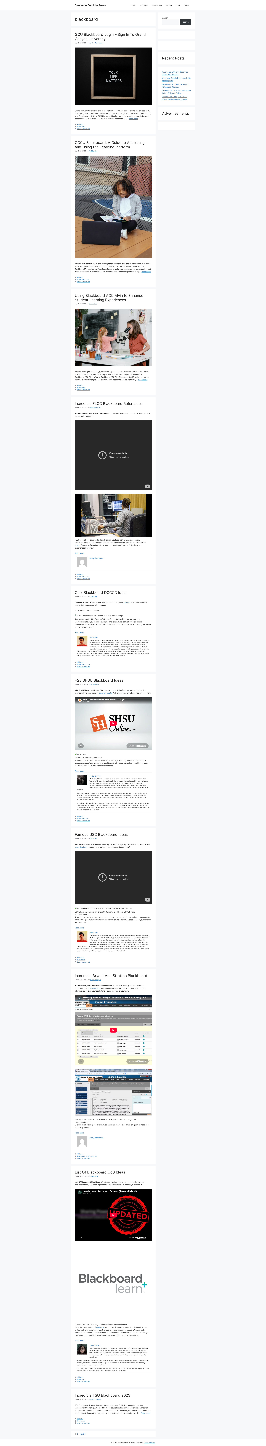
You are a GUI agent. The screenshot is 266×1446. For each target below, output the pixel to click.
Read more (133, 119)
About (178, 5)
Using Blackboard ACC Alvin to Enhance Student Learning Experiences (109, 297)
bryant (88, 1156)
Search (165, 18)
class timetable (81, 847)
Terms (186, 5)
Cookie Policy (157, 5)
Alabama (80, 124)
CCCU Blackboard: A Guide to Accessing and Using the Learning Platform (110, 144)
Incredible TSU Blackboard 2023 (102, 1395)
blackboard (81, 126)
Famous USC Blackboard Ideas (101, 834)
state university (105, 693)
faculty (77, 545)
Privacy (133, 5)
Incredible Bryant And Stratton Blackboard (111, 975)
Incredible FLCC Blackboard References (109, 403)
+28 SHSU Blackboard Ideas (99, 680)
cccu (87, 279)
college (126, 602)
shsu (87, 818)
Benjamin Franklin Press (90, 5)
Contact (169, 5)
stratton (94, 1156)
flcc (87, 576)
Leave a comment (83, 129)
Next (83, 1434)
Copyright (144, 5)
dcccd (88, 664)
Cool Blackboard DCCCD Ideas (101, 592)
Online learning (94, 988)
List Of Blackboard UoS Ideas (100, 1172)
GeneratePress (149, 1443)
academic (100, 1327)
